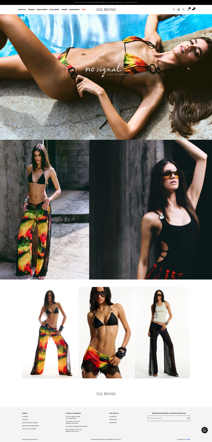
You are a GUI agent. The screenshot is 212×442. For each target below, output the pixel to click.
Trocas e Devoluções (30, 422)
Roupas (31, 9)
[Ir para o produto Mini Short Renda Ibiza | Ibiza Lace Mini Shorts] (106, 332)
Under (64, 9)
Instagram (113, 419)
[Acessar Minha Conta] (183, 10)
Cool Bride (54, 9)
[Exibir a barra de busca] (173, 9)
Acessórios (74, 9)
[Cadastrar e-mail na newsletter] (188, 418)
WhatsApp (113, 422)
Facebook (112, 416)
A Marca (25, 416)
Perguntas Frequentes (30, 426)
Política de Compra (29, 429)
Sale (84, 9)
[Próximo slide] (185, 332)
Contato (25, 419)
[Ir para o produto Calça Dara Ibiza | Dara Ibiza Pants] (50, 332)
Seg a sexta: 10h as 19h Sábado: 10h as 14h (74, 430)
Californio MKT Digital (113, 439)
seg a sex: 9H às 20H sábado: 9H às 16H (73, 422)
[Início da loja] (106, 9)
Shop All (22, 9)
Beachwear (42, 9)
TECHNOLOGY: (181, 439)
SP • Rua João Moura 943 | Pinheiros (73, 417)
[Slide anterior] (26, 332)
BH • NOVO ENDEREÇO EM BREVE (76, 426)
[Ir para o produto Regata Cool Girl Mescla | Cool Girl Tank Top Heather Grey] (162, 332)
